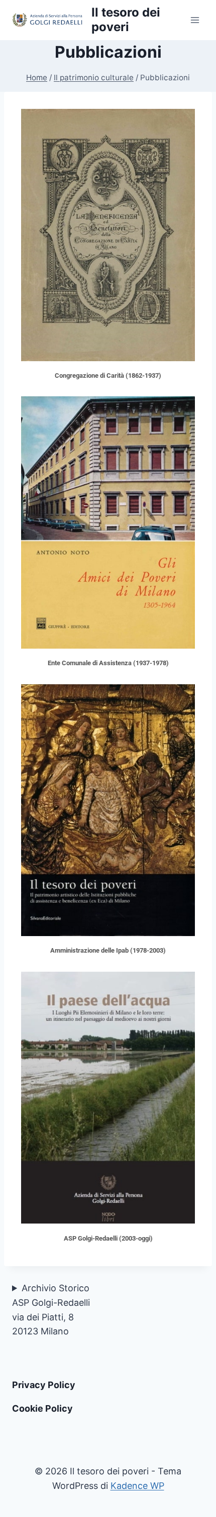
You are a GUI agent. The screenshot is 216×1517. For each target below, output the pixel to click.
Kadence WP (137, 1485)
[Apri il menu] (194, 20)
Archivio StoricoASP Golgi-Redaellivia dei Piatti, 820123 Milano (51, 1309)
